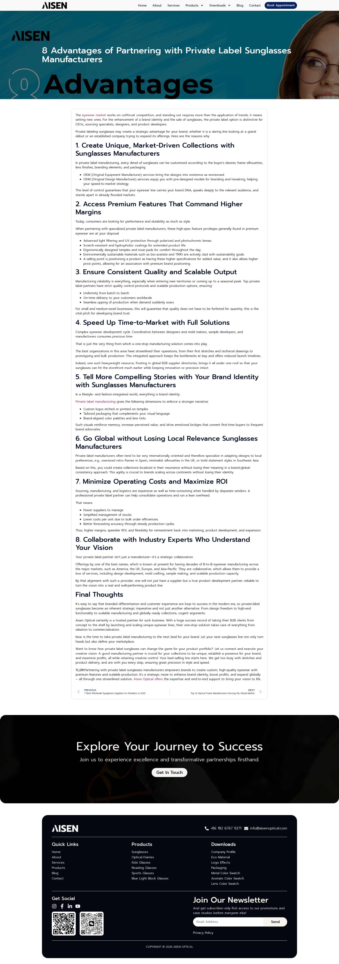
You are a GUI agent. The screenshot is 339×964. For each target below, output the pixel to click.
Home (142, 5)
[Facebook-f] (62, 906)
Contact (255, 5)
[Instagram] (54, 906)
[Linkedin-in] (69, 906)
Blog (240, 5)
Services (174, 5)
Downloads (218, 5)
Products (192, 5)
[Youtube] (77, 906)
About (157, 5)
